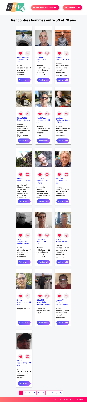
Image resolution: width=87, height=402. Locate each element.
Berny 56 (59, 179)
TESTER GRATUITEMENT (45, 7)
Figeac (19, 120)
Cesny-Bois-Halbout (41, 303)
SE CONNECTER (72, 7)
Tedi (19, 239)
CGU (60, 399)
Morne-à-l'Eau (42, 181)
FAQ (55, 399)
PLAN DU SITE (70, 399)
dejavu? (59, 57)
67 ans (59, 122)
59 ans (26, 243)
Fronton (20, 181)
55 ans (65, 304)
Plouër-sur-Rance (62, 120)
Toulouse (20, 59)
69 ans (64, 241)
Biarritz (59, 59)
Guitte (19, 300)
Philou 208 (40, 239)
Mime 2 (20, 179)
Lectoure (40, 59)
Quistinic (59, 181)
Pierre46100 (22, 118)
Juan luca (40, 179)
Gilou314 (40, 300)
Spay (58, 241)
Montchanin (41, 120)
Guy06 (58, 239)
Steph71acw (41, 118)
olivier (19, 361)
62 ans (66, 59)
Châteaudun (22, 302)
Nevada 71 (60, 300)
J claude (39, 57)
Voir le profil (24, 80)
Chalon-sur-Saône (60, 303)
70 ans (28, 181)
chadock (59, 118)
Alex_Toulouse (23, 57)
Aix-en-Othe (22, 363)
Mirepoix (40, 241)
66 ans (27, 120)
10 (61, 393)
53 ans (39, 183)
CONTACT (81, 399)
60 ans (47, 304)
